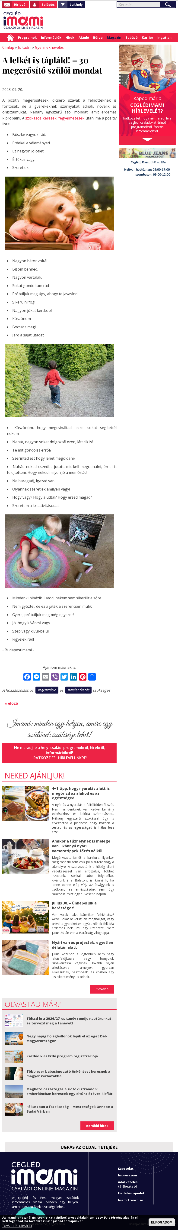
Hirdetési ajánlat (131, 1193)
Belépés (48, 4)
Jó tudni (24, 47)
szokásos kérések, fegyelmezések (54, 118)
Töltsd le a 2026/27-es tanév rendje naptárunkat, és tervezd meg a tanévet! (69, 1020)
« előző (11, 703)
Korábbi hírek (97, 1125)
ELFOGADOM (161, 1222)
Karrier (147, 37)
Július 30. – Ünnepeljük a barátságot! (74, 905)
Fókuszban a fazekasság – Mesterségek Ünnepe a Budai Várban (69, 1109)
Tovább (102, 989)
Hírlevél (20, 4)
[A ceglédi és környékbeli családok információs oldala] (23, 20)
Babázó (131, 37)
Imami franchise (130, 1200)
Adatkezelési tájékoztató (128, 1184)
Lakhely (76, 4)
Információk (51, 37)
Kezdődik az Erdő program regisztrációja (62, 1056)
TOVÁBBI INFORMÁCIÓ (17, 1226)
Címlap (10, 37)
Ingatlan (164, 37)
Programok (27, 37)
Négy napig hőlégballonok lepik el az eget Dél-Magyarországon (66, 1038)
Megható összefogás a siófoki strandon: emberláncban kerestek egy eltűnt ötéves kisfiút (69, 1091)
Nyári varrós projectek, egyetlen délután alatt (82, 945)
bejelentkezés (78, 690)
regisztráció (47, 690)
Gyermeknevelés (49, 47)
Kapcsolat (126, 1168)
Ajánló (84, 37)
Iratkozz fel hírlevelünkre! (59, 757)
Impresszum (127, 1175)
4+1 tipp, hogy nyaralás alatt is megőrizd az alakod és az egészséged (81, 793)
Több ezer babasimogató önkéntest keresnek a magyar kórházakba (68, 1073)
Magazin (114, 37)
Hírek (70, 37)
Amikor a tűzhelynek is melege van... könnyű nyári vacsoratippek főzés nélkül (81, 846)
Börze (98, 37)
